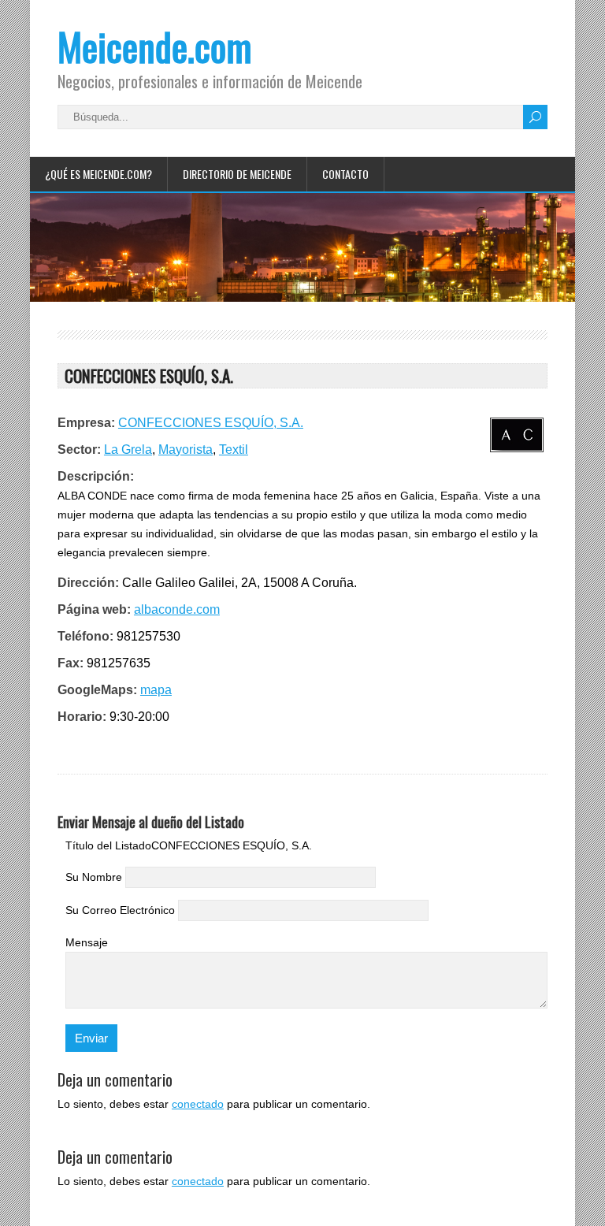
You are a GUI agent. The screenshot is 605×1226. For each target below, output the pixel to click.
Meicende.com (155, 46)
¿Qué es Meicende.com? (98, 173)
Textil (233, 449)
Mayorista (185, 449)
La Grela (128, 449)
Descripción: (96, 476)
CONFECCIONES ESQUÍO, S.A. (210, 422)
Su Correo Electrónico (120, 910)
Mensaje (86, 942)
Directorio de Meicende (237, 173)
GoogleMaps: (97, 690)
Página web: (94, 609)
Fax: (71, 663)
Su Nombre (93, 877)
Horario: (82, 716)
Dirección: (88, 582)
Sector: (79, 449)
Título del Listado (108, 845)
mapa (156, 690)
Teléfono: (85, 636)
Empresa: (86, 422)
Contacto (345, 173)
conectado (198, 1104)
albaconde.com (177, 609)
